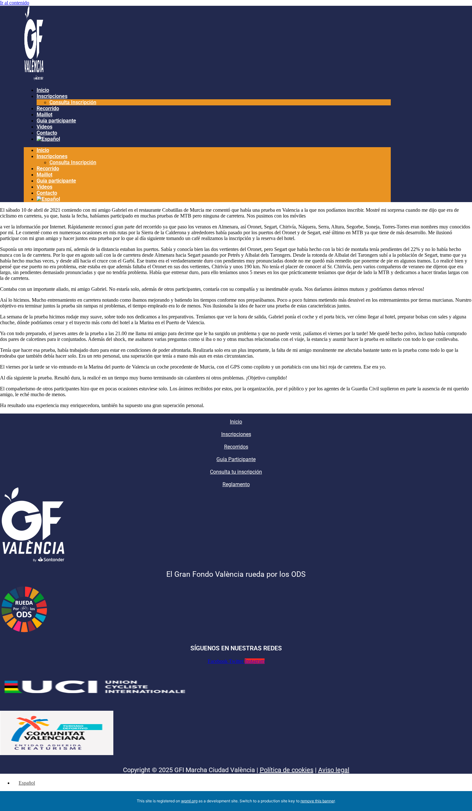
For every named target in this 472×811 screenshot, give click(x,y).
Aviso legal (333, 770)
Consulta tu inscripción (236, 472)
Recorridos (236, 447)
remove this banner (318, 800)
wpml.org (189, 800)
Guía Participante (236, 459)
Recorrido (48, 108)
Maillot (44, 114)
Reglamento (236, 484)
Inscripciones (52, 96)
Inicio (43, 90)
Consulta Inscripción (72, 102)
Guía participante (56, 121)
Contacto (47, 133)
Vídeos (44, 127)
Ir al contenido (14, 2)
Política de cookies (286, 770)
